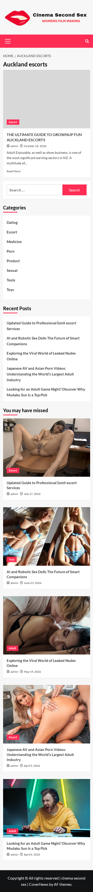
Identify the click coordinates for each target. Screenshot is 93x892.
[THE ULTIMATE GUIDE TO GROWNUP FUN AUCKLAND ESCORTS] (46, 99)
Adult (12, 648)
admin (14, 146)
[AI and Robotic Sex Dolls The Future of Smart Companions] (46, 536)
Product (13, 261)
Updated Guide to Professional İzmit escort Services (41, 326)
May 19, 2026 (32, 671)
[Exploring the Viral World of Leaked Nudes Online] (46, 625)
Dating (12, 222)
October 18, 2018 (35, 146)
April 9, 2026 (32, 765)
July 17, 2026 (32, 494)
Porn (11, 251)
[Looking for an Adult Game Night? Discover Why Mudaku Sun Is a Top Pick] (46, 808)
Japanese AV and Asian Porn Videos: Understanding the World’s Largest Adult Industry (40, 374)
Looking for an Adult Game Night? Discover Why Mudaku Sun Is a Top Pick (46, 392)
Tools (11, 280)
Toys (10, 289)
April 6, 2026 (32, 854)
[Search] (87, 41)
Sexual (12, 270)
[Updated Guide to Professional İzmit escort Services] (46, 447)
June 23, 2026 (32, 583)
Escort (13, 122)
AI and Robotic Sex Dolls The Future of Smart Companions (43, 341)
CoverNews (38, 884)
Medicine (14, 241)
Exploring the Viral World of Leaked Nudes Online (41, 356)
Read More (14, 171)
